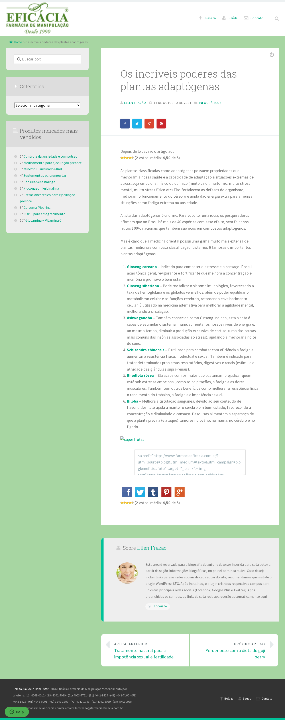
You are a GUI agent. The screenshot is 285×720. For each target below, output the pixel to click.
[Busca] (273, 14)
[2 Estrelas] (124, 157)
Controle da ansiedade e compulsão (50, 156)
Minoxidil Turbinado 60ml (43, 169)
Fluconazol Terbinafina (41, 188)
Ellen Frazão (152, 547)
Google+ (160, 606)
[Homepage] (37, 18)
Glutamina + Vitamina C (43, 220)
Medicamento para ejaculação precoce (53, 162)
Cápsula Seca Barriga (39, 182)
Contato (256, 18)
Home (18, 42)
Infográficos (210, 103)
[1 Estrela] (121, 157)
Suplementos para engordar (45, 175)
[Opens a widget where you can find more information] (16, 712)
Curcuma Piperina (37, 207)
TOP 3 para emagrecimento (44, 214)
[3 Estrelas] (127, 157)
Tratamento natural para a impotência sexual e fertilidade (144, 651)
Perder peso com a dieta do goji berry (235, 651)
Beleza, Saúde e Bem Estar (31, 689)
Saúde (233, 18)
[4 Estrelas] (129, 157)
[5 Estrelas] (132, 157)
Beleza (210, 18)
